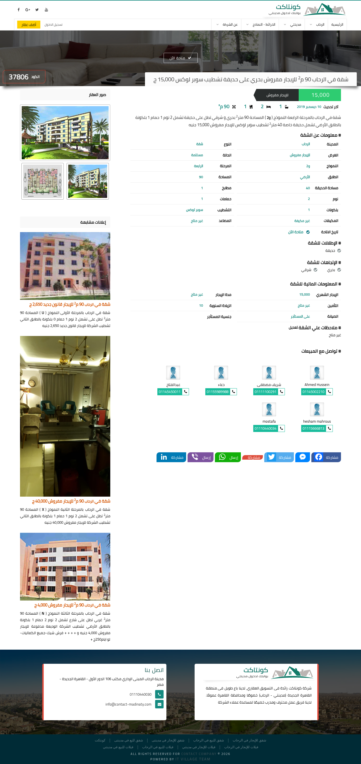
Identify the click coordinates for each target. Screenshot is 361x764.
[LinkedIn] (163, 457)
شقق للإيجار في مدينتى (168, 740)
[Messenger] (302, 457)
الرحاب (264, 695)
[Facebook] (318, 457)
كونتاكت (295, 688)
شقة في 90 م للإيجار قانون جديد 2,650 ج (69, 304)
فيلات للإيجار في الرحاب (241, 747)
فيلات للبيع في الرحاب (157, 747)
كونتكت (100, 740)
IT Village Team (193, 759)
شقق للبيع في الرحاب (208, 740)
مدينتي (279, 695)
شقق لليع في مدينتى (128, 740)
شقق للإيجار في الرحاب (249, 740)
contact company (199, 754)
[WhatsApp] (222, 457)
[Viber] (194, 457)
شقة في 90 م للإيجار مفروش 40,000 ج (71, 501)
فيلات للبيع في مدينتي (118, 747)
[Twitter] (271, 457)
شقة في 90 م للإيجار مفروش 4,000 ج (72, 605)
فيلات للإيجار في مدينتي (198, 747)
